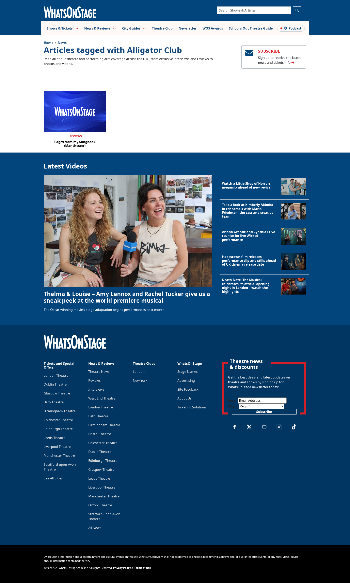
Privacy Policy (122, 568)
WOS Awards (213, 28)
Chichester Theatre (58, 420)
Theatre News (99, 371)
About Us (184, 398)
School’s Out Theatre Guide (251, 28)
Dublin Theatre (55, 384)
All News (94, 528)
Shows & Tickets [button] (60, 28)
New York (140, 380)
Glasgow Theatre (57, 393)
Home (48, 42)
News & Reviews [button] (97, 28)
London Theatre (56, 375)
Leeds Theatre (54, 438)
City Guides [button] (131, 28)
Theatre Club (162, 28)
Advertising (186, 380)
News (62, 42)
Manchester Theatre (59, 455)
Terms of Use (142, 568)
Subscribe (264, 411)
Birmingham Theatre (60, 411)
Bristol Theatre (99, 434)
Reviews (75, 136)
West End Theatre (101, 398)
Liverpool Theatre (57, 446)
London (139, 371)
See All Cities (53, 478)
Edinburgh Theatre (58, 429)
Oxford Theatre (100, 505)
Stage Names (187, 371)
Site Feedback (187, 389)
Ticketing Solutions (192, 407)
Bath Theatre (54, 402)
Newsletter (187, 28)
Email (233, 400)
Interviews (96, 389)
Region (233, 406)
